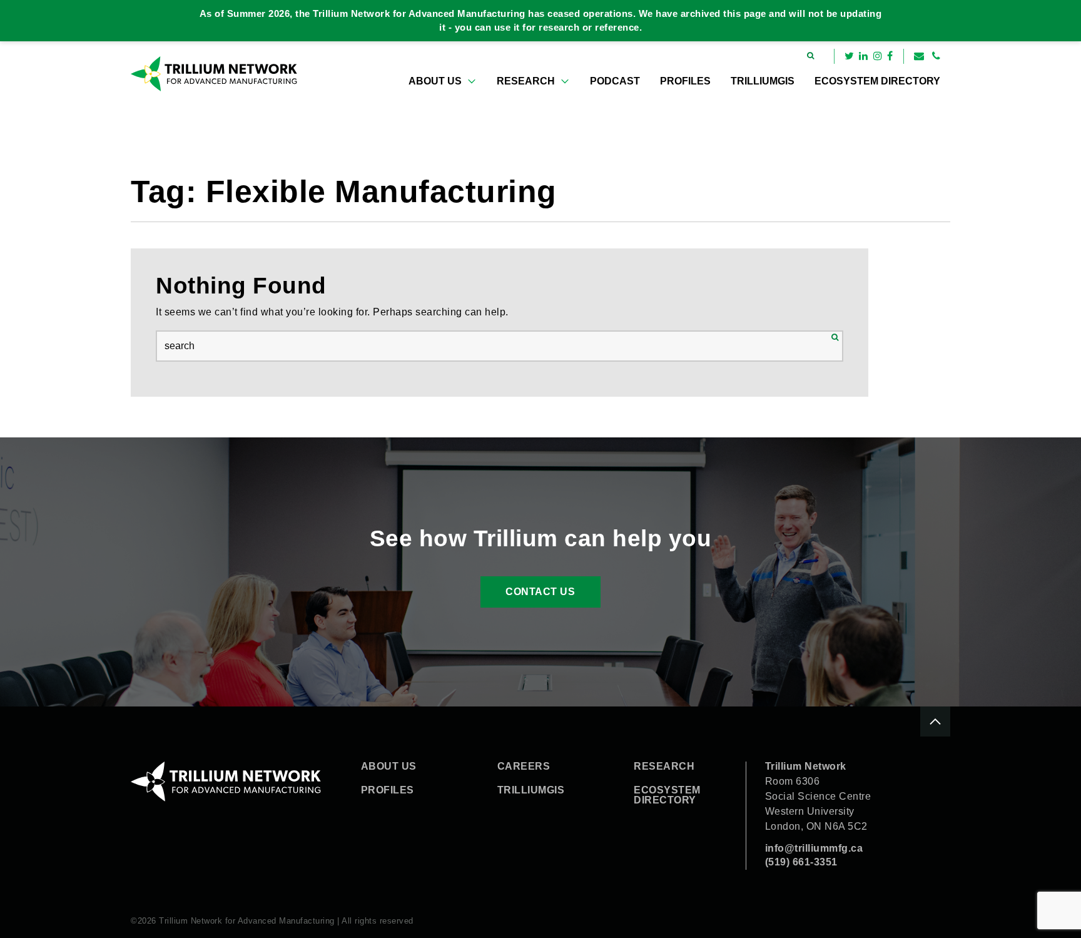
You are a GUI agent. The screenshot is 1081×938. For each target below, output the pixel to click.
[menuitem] (442, 81)
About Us (435, 81)
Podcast (615, 81)
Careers (524, 767)
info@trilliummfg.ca (814, 848)
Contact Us (540, 591)
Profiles (685, 81)
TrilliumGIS (762, 81)
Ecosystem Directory (877, 81)
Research (526, 81)
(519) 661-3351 (801, 862)
